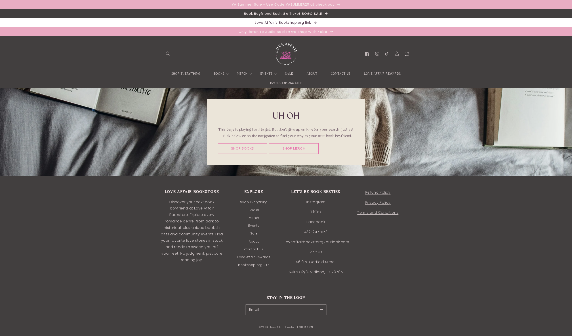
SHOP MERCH (293, 148)
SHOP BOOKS (242, 148)
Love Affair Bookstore (283, 327)
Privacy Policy (378, 202)
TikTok (316, 211)
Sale (253, 233)
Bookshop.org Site (253, 265)
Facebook (316, 221)
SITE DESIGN (306, 327)
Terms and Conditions (377, 212)
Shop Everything (254, 202)
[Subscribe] (321, 310)
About (254, 241)
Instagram (315, 202)
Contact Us (253, 249)
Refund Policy (378, 192)
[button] (168, 54)
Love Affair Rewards (253, 257)
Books (254, 210)
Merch (254, 218)
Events (253, 225)
